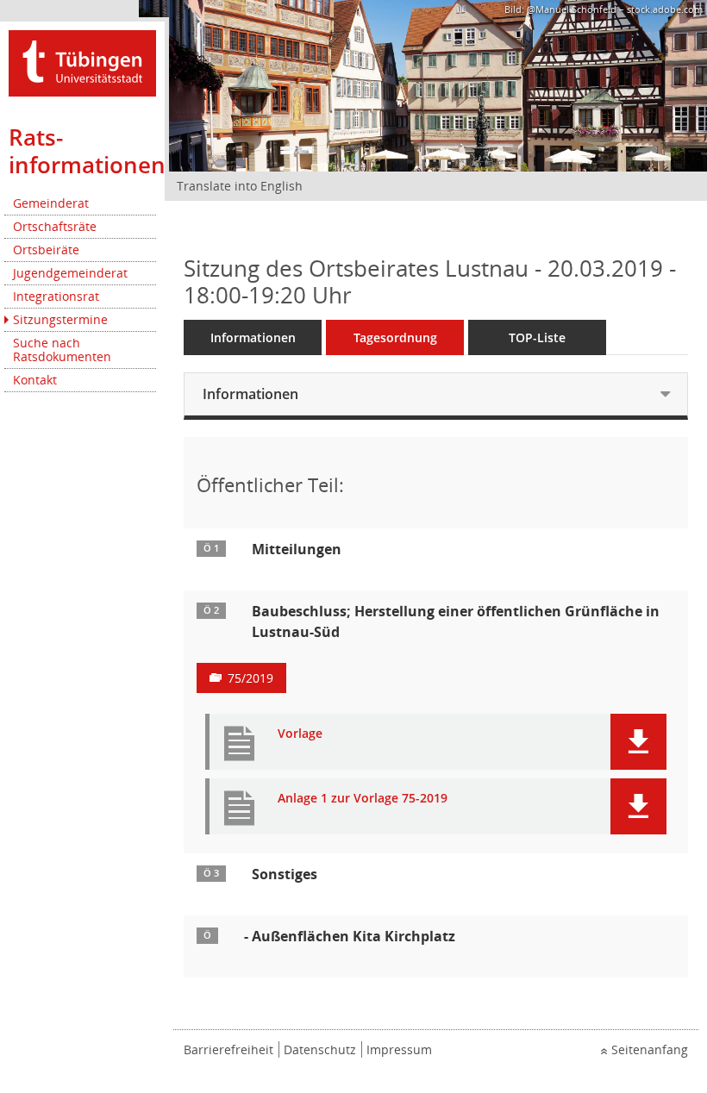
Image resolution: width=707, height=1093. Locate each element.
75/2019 (250, 678)
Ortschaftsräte (55, 226)
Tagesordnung (395, 337)
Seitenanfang (649, 1049)
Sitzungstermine (60, 319)
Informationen (253, 337)
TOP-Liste (537, 337)
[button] (638, 742)
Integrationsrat (56, 296)
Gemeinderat (51, 203)
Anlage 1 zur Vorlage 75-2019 (362, 798)
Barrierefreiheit (228, 1049)
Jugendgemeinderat (70, 273)
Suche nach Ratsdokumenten (62, 349)
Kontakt (35, 380)
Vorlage (300, 734)
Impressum (399, 1049)
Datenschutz (320, 1049)
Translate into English (240, 186)
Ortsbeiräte (46, 249)
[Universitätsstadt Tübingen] (82, 61)
